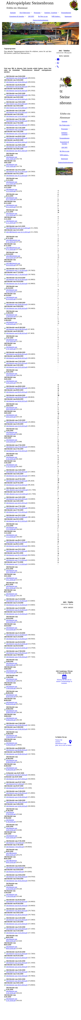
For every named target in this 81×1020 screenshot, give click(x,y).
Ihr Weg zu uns (43, 16)
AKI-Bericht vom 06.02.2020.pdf (16, 138)
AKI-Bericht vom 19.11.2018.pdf (11, 571)
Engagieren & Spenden (16, 16)
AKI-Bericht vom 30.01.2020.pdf (16, 147)
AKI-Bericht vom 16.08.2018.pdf (11, 736)
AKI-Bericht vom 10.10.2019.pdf (16, 279)
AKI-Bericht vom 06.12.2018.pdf (16, 542)
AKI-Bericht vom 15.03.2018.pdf (16, 929)
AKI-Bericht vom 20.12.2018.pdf (16, 517)
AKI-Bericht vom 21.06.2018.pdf (16, 793)
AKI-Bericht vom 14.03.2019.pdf (11, 433)
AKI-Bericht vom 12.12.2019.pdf (11, 183)
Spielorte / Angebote (50, 13)
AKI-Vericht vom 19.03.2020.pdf (16, 104)
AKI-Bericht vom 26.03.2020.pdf (16, 95)
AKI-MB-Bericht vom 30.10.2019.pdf (13, 257)
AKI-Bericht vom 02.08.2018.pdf (11, 761)
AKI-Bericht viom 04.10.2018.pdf (16, 644)
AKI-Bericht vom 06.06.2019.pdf (16, 354)
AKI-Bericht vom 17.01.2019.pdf (16, 508)
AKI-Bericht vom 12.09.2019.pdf (11, 315)
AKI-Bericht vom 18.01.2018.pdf (16, 981)
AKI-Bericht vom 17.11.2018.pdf (16, 560)
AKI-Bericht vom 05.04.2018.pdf (16, 901)
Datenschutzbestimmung (40, 20)
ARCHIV (31, 16)
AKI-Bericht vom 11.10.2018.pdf (16, 635)
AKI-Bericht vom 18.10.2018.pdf (11, 621)
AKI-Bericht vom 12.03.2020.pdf (16, 112)
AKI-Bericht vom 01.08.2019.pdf (16, 329)
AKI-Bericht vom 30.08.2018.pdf (11, 711)
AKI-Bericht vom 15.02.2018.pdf (16, 972)
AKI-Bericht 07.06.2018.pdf (11, 813)
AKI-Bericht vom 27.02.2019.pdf (16, 447)
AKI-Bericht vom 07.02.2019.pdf (16, 481)
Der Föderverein (25, 13)
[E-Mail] (58, 59)
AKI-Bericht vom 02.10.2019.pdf (11, 290)
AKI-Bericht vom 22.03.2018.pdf (16, 920)
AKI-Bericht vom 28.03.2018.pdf (16, 910)
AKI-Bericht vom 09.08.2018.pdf (16, 750)
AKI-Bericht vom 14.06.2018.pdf (16, 802)
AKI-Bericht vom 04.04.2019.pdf (16, 397)
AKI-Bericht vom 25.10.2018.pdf (16, 610)
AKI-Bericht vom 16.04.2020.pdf (16, 78)
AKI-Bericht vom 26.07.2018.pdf (16, 775)
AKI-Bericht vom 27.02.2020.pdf (16, 121)
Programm (37, 13)
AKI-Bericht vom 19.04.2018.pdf (16, 877)
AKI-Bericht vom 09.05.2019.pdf (16, 388)
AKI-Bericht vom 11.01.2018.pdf (11, 992)
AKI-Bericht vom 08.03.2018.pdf (11, 940)
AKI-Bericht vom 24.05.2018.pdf (11, 829)
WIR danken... (56, 16)
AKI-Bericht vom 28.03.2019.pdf (11, 408)
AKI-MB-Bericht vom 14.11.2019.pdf (18, 228)
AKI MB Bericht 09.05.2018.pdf (11, 854)
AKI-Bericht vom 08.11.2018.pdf (11, 587)
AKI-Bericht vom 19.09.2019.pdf (16, 304)
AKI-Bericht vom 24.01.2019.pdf (16, 499)
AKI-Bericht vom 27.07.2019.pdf (11, 340)
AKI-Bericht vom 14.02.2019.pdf (16, 472)
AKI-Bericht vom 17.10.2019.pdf (16, 270)
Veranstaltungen (66, 13)
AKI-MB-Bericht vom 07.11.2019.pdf (13, 241)
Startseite (13, 13)
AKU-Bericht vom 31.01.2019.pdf (17, 490)
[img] (40, 33)
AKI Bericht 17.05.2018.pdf (15, 843)
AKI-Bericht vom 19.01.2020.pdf (11, 158)
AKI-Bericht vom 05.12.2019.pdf (11, 198)
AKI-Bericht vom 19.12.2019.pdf (16, 171)
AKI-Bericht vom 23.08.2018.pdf (16, 725)
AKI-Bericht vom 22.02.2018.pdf (16, 963)
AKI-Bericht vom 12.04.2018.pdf (11, 888)
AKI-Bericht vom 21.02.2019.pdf (11, 458)
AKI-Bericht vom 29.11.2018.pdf (16, 551)
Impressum (68, 16)
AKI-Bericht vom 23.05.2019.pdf (16, 363)
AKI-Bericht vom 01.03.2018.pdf (16, 953)
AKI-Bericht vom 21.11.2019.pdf (11, 214)
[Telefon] (58, 66)
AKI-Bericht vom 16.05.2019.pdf (11, 374)
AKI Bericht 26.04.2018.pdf (15, 867)
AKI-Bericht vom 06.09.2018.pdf (11, 695)
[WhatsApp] (58, 63)
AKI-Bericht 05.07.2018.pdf (15, 784)
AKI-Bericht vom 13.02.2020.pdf (16, 129)
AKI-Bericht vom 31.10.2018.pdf (16, 601)
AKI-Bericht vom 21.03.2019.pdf (16, 422)
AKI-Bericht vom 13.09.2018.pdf (11, 680)
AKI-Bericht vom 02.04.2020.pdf (16, 86)
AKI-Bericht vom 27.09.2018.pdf (16, 653)
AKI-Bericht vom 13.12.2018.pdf (11, 528)
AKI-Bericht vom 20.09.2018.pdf (11, 664)
